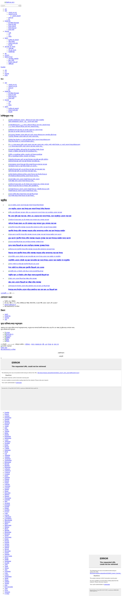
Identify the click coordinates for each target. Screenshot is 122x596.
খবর (5, 53)
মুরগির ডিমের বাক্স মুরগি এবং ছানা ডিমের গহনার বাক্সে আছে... (22, 171)
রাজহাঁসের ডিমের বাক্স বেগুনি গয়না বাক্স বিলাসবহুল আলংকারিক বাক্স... (24, 161)
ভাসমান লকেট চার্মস (13, 43)
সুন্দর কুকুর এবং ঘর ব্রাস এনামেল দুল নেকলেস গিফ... (20, 131)
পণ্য (6, 72)
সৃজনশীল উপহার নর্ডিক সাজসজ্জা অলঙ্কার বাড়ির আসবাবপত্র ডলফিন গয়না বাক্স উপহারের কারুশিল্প (36, 231)
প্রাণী (9, 33)
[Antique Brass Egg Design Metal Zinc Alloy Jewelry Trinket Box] (25, 271)
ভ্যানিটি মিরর (11, 52)
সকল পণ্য (56, 344)
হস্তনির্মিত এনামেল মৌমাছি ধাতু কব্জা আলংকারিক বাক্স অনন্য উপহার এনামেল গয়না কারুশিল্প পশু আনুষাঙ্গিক (39, 260)
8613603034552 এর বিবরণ (8, 349)
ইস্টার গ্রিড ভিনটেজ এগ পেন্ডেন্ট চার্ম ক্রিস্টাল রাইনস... (21, 141)
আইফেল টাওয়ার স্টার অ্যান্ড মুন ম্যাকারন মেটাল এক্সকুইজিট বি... (23, 186)
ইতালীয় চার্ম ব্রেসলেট (13, 40)
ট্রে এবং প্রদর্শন (12, 50)
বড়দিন (9, 36)
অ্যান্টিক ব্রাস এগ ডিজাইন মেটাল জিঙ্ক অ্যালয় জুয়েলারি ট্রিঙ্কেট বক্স (28, 275)
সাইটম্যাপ (27, 344)
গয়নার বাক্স (10, 48)
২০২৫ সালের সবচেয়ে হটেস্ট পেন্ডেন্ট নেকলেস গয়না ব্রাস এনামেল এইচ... (25, 146)
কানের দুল (10, 17)
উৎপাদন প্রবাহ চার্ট (12, 62)
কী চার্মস (10, 45)
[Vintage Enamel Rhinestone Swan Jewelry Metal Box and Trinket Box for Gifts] (29, 286)
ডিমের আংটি (11, 29)
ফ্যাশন (32, 344)
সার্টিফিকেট (10, 64)
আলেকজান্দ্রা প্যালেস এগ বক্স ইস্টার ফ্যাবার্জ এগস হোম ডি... (22, 166)
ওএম (46, 344)
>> (8, 293)
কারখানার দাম (38, 344)
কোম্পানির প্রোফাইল (13, 58)
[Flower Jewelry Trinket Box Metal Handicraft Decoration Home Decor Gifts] (25, 241)
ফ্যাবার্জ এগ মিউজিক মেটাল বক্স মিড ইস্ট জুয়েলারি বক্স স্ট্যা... (23, 151)
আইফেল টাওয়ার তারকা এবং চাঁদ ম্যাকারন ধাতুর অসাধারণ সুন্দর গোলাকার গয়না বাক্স (32, 223)
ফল (9, 35)
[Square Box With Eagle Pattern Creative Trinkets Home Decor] (23, 264)
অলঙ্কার (7, 31)
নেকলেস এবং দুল (12, 12)
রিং (9, 19)
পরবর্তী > (5, 293)
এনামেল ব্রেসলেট (16, 16)
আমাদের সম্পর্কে (8, 57)
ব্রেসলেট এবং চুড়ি (12, 14)
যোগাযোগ (7, 55)
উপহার (49, 344)
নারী (43, 344)
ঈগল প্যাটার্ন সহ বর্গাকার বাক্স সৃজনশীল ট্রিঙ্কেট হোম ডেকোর (26, 267)
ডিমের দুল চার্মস (12, 24)
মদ (52, 344)
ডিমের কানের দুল (12, 28)
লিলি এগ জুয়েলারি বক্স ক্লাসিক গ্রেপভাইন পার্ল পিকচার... (22, 156)
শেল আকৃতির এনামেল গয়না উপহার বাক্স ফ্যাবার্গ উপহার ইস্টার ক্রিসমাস (29, 209)
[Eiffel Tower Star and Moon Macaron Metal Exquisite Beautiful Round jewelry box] (28, 219)
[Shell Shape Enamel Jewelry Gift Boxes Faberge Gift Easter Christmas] (26, 205)
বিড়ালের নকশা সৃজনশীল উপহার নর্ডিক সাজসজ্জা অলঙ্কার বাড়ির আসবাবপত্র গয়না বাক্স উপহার (35, 253)
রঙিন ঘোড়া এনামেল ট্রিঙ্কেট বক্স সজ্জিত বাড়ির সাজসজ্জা (24, 282)
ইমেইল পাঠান (4, 348)
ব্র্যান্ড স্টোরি (11, 60)
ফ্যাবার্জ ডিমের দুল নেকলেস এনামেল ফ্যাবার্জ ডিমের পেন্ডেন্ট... (23, 190)
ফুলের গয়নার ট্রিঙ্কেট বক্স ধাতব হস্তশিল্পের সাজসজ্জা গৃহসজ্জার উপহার (28, 245)
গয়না (6, 11)
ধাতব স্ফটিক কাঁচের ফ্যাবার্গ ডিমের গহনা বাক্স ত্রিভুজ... (21, 195)
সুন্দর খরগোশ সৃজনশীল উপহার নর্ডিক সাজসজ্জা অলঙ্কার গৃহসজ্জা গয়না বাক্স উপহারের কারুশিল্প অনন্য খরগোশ (39, 238)
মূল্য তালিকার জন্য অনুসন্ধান (8, 329)
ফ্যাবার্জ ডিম (7, 21)
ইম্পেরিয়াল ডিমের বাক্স (13, 23)
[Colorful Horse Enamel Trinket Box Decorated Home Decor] (22, 278)
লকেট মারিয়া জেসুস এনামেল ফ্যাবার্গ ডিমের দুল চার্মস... (21, 181)
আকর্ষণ (6, 38)
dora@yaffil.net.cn (10, 304)
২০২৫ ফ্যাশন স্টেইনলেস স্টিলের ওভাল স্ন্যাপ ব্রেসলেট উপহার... (23, 126)
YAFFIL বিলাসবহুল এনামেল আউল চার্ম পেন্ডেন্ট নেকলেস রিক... (23, 136)
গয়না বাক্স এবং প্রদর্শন (10, 46)
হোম (6, 9)
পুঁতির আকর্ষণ (11, 41)
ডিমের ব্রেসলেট (12, 26)
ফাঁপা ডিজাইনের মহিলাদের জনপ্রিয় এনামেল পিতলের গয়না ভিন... (23, 176)
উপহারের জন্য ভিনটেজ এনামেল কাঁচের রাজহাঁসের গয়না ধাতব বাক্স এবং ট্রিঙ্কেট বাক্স (32, 290)
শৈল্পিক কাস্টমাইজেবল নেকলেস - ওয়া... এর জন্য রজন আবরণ (23, 121)
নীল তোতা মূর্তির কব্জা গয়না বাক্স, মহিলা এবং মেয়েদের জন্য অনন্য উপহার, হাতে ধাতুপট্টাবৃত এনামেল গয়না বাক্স (39, 216)
